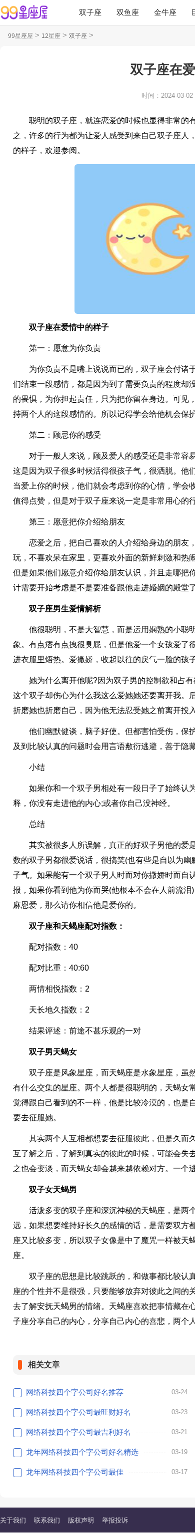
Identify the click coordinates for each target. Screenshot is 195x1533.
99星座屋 (20, 35)
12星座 (51, 35)
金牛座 (165, 12)
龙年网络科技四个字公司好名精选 (82, 1452)
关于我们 (13, 1520)
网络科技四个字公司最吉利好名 (78, 1432)
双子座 (90, 12)
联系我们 (47, 1520)
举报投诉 (115, 1520)
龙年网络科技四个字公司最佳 (75, 1472)
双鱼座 (127, 12)
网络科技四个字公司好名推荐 (75, 1392)
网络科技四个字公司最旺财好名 (78, 1412)
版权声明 (81, 1520)
